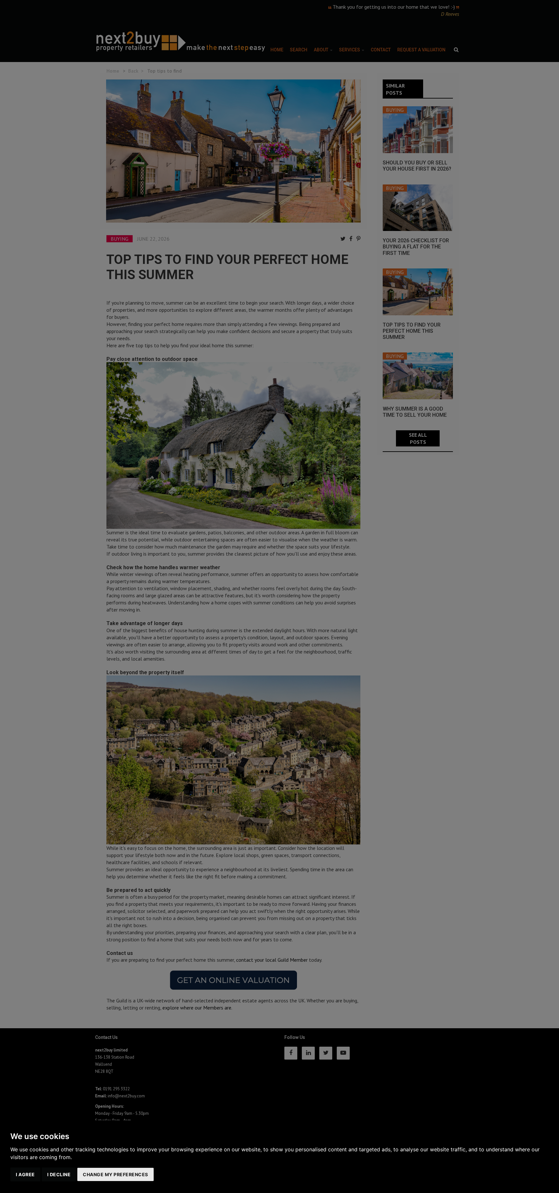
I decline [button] (59, 1174)
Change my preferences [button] (115, 1174)
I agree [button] (25, 1174)
